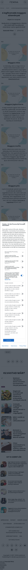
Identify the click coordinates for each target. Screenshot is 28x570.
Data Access (14, 345)
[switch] (22, 256)
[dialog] (14, 285)
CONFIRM (8, 340)
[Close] (24, 224)
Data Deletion (5, 345)
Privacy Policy (22, 345)
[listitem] (14, 252)
